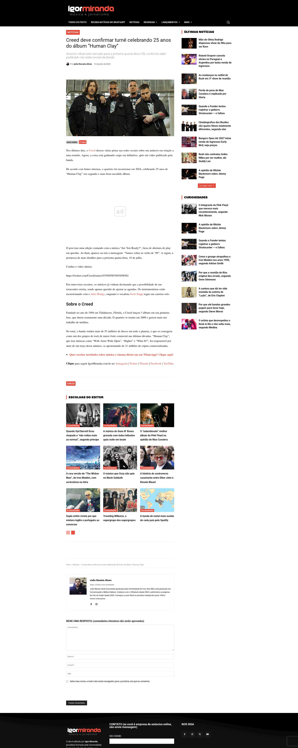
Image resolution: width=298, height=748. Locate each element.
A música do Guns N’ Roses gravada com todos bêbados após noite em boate (119, 435)
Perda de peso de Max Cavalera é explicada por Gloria (212, 94)
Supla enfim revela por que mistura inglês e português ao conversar (82, 520)
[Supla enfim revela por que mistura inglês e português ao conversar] (83, 500)
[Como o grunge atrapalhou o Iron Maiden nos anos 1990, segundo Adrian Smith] (189, 260)
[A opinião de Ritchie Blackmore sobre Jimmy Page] (189, 174)
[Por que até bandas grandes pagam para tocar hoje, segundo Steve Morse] (189, 308)
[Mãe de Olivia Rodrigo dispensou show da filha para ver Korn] (189, 43)
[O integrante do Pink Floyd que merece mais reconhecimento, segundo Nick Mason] (189, 208)
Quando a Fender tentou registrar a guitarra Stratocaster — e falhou (212, 110)
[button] (228, 22)
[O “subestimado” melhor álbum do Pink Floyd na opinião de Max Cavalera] (157, 415)
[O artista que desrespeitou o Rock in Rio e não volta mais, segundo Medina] (189, 324)
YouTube (168, 363)
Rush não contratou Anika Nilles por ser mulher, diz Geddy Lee (213, 158)
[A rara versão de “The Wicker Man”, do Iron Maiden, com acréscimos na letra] (83, 457)
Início (68, 564)
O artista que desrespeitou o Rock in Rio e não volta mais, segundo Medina (215, 324)
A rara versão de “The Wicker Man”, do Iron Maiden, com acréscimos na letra (82, 477)
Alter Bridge (98, 294)
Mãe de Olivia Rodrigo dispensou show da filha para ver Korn (215, 43)
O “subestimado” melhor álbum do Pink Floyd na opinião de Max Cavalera (154, 435)
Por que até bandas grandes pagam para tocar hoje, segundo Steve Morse (214, 308)
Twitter (133, 363)
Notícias (73, 32)
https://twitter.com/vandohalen (102, 585)
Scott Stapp (136, 294)
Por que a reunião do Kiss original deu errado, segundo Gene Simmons (215, 276)
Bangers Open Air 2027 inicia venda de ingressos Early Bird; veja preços (215, 142)
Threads (143, 363)
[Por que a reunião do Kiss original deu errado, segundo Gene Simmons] (189, 276)
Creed (82, 142)
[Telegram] (116, 72)
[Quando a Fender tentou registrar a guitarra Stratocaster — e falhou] (189, 110)
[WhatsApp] (109, 72)
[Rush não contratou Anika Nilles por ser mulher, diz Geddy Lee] (189, 158)
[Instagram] (96, 604)
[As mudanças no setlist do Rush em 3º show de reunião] (189, 79)
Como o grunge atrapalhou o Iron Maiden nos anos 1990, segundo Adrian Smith (214, 260)
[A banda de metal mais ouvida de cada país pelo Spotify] (157, 500)
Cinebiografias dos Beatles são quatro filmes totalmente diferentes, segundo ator (215, 126)
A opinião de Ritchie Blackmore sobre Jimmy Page (212, 174)
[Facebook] (95, 72)
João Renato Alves (83, 64)
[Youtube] (208, 734)
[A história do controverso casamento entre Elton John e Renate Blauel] (157, 457)
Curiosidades (73, 425)
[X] (102, 72)
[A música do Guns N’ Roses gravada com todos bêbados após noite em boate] (120, 415)
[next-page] (73, 533)
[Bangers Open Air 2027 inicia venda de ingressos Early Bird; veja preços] (189, 142)
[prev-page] (68, 533)
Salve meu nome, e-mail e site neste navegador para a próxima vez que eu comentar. (110, 681)
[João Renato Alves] (68, 63)
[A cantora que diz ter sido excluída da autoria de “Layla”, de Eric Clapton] (189, 292)
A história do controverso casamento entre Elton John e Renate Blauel (157, 477)
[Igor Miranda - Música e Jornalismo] (91, 10)
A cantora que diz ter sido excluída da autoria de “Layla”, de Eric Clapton (213, 292)
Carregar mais (205, 185)
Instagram (121, 363)
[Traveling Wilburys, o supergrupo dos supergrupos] (120, 500)
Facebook (156, 363)
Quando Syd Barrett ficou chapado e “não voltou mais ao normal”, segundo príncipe (82, 435)
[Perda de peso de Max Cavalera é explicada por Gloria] (189, 94)
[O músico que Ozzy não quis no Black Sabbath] (120, 457)
